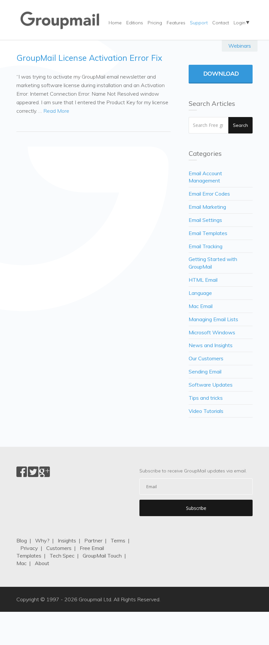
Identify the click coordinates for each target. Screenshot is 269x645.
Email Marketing (207, 206)
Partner (93, 540)
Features (176, 23)
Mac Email (201, 306)
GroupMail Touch (102, 555)
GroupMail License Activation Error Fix (89, 58)
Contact (220, 23)
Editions (134, 23)
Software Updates (211, 384)
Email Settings (205, 220)
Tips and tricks (206, 397)
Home (115, 23)
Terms (118, 540)
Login (239, 23)
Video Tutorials (206, 411)
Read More (56, 111)
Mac (21, 563)
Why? (42, 540)
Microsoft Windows (212, 332)
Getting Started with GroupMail (213, 263)
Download (221, 73)
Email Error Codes (209, 193)
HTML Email (203, 279)
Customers (59, 548)
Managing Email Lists (213, 319)
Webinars (239, 45)
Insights (67, 540)
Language (200, 293)
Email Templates (208, 233)
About (42, 563)
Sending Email (205, 371)
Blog (21, 540)
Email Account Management (205, 177)
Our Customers (206, 358)
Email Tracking (205, 246)
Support (199, 23)
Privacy (29, 548)
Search (240, 125)
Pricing (155, 23)
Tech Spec (62, 555)
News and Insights (211, 345)
